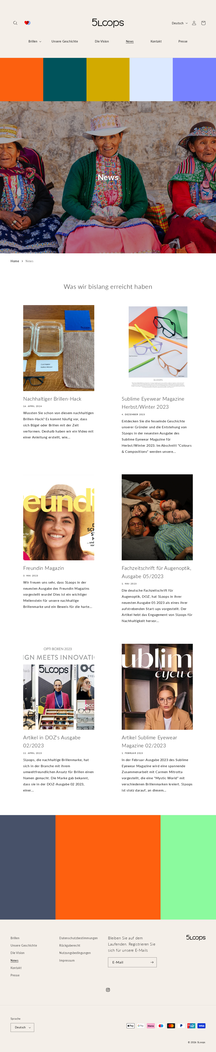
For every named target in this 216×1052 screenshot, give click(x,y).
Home (15, 261)
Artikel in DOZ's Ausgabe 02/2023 (52, 741)
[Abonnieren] (152, 962)
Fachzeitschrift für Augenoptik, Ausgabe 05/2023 (156, 572)
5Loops (201, 1042)
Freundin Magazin (43, 568)
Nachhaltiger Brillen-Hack (52, 399)
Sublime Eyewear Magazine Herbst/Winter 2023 (153, 403)
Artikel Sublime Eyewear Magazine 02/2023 (149, 741)
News (29, 261)
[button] (15, 23)
